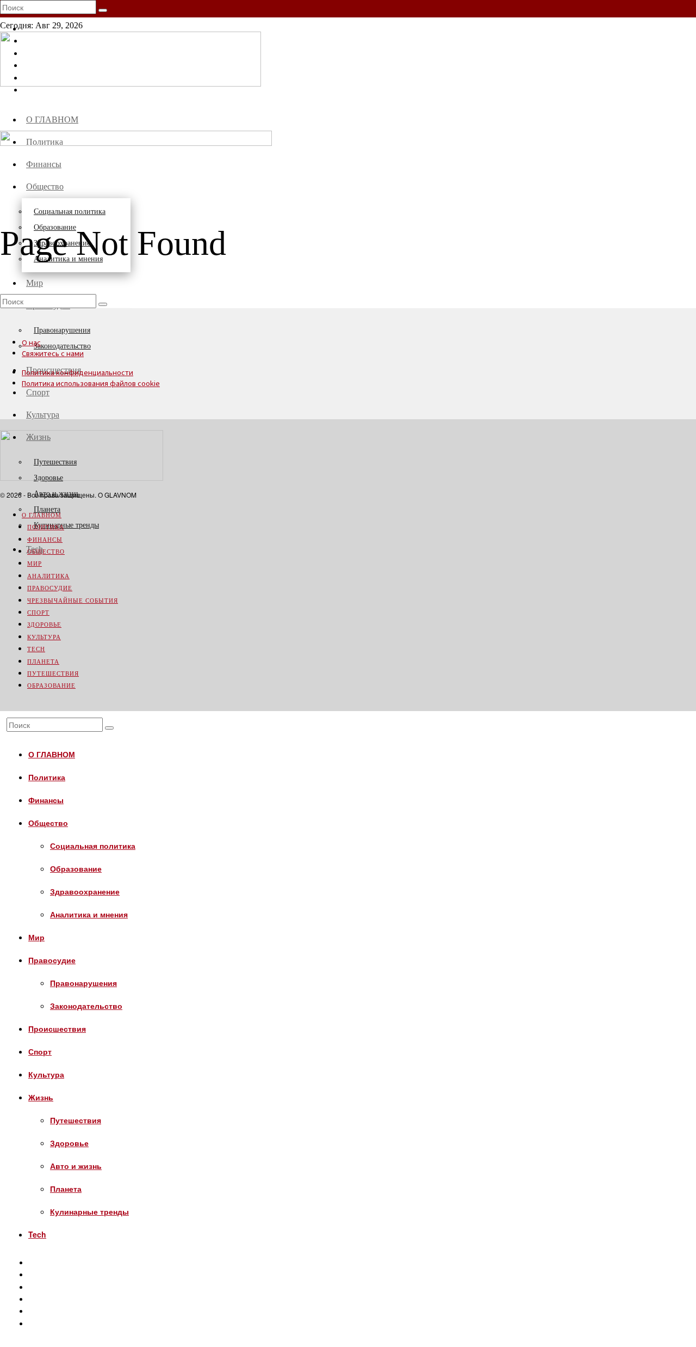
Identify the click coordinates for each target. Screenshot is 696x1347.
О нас (31, 342)
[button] (102, 10)
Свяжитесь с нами (53, 353)
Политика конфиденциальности (77, 372)
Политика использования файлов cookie (91, 383)
